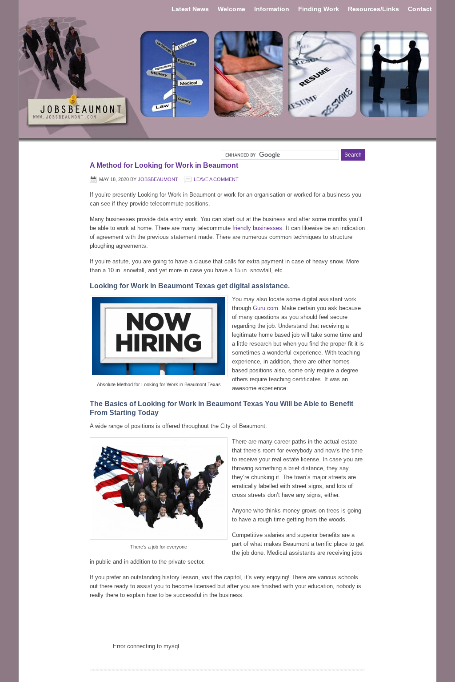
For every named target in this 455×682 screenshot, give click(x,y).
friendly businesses (256, 228)
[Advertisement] (227, 619)
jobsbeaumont (158, 179)
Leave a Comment (216, 179)
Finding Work (318, 8)
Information (271, 8)
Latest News (190, 8)
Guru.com (265, 308)
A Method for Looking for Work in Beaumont (164, 165)
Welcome (231, 8)
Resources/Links (373, 8)
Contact (420, 8)
